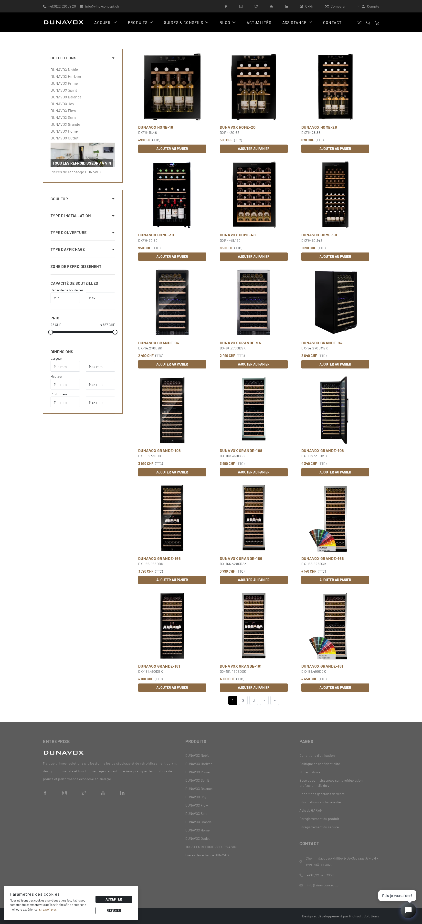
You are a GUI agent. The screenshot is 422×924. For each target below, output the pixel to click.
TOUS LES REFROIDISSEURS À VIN (210, 847)
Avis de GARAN (310, 810)
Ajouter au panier (172, 149)
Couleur (59, 198)
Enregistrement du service (319, 827)
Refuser (114, 910)
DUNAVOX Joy (62, 104)
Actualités (259, 22)
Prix (55, 317)
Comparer (338, 6)
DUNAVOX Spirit (64, 90)
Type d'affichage (68, 249)
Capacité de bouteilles (74, 283)
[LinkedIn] (286, 6)
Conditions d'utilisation (317, 755)
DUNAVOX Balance (66, 97)
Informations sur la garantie (320, 802)
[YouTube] (271, 6)
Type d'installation (71, 215)
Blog (225, 22)
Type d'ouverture (69, 232)
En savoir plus (48, 909)
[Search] (368, 22)
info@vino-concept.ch (102, 6)
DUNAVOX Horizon (66, 76)
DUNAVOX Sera (63, 117)
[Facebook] (226, 6)
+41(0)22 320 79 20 (62, 6)
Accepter (114, 899)
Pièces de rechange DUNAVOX (76, 172)
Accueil (103, 22)
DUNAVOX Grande (65, 124)
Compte (373, 6)
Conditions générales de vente (322, 794)
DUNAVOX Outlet (65, 138)
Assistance (294, 22)
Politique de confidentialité (319, 764)
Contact (332, 22)
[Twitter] (256, 6)
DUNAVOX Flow (63, 110)
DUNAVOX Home (64, 131)
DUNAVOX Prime (64, 83)
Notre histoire (309, 772)
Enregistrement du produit (319, 819)
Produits (138, 22)
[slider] (50, 332)
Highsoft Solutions (364, 916)
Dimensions (62, 351)
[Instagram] (241, 6)
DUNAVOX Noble (64, 69)
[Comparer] (359, 22)
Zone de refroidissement (76, 266)
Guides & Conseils (183, 22)
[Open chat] (408, 910)
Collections (63, 57)
